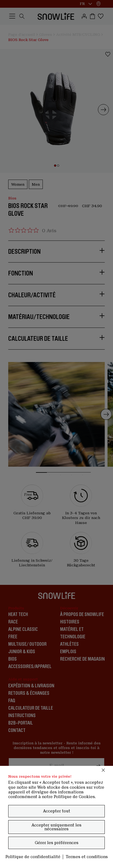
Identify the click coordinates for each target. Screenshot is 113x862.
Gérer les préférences (56, 843)
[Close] (103, 770)
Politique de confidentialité (32, 857)
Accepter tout (56, 811)
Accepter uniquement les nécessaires (56, 827)
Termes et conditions (87, 857)
